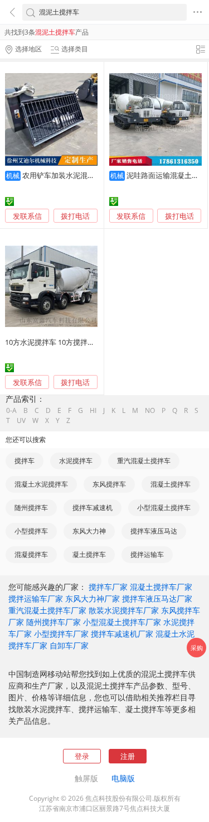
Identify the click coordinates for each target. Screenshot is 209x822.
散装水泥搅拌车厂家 (124, 610)
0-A (11, 410)
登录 (82, 756)
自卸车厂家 (69, 645)
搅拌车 (24, 460)
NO (150, 410)
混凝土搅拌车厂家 (161, 586)
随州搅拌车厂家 (53, 622)
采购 (197, 647)
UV (21, 420)
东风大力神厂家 (92, 598)
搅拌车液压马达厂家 (157, 598)
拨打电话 (75, 216)
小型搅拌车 (31, 531)
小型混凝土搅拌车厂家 (122, 622)
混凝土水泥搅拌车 (41, 484)
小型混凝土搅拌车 (164, 507)
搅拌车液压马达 (153, 531)
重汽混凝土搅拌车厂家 (47, 610)
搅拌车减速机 (92, 507)
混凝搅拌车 (31, 554)
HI (93, 410)
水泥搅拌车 (76, 460)
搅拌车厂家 (108, 586)
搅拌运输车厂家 (35, 598)
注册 (127, 756)
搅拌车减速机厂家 (122, 633)
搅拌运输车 (147, 554)
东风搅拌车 (109, 484)
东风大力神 (89, 531)
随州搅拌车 (31, 507)
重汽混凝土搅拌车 (144, 460)
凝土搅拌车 (89, 554)
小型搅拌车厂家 (61, 633)
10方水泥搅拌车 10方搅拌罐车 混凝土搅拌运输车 (83, 342)
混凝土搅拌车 (170, 484)
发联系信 (27, 216)
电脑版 (123, 778)
